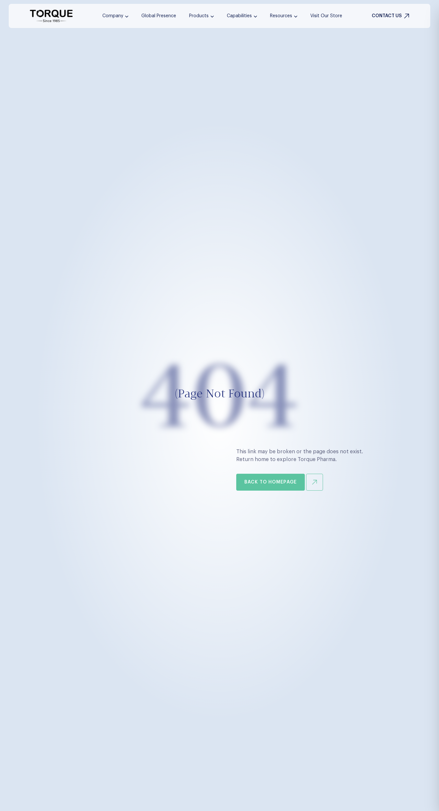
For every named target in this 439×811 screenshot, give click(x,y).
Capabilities (239, 16)
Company (112, 16)
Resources (281, 16)
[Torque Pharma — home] (51, 16)
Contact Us (387, 16)
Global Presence (158, 16)
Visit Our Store (326, 16)
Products (199, 16)
